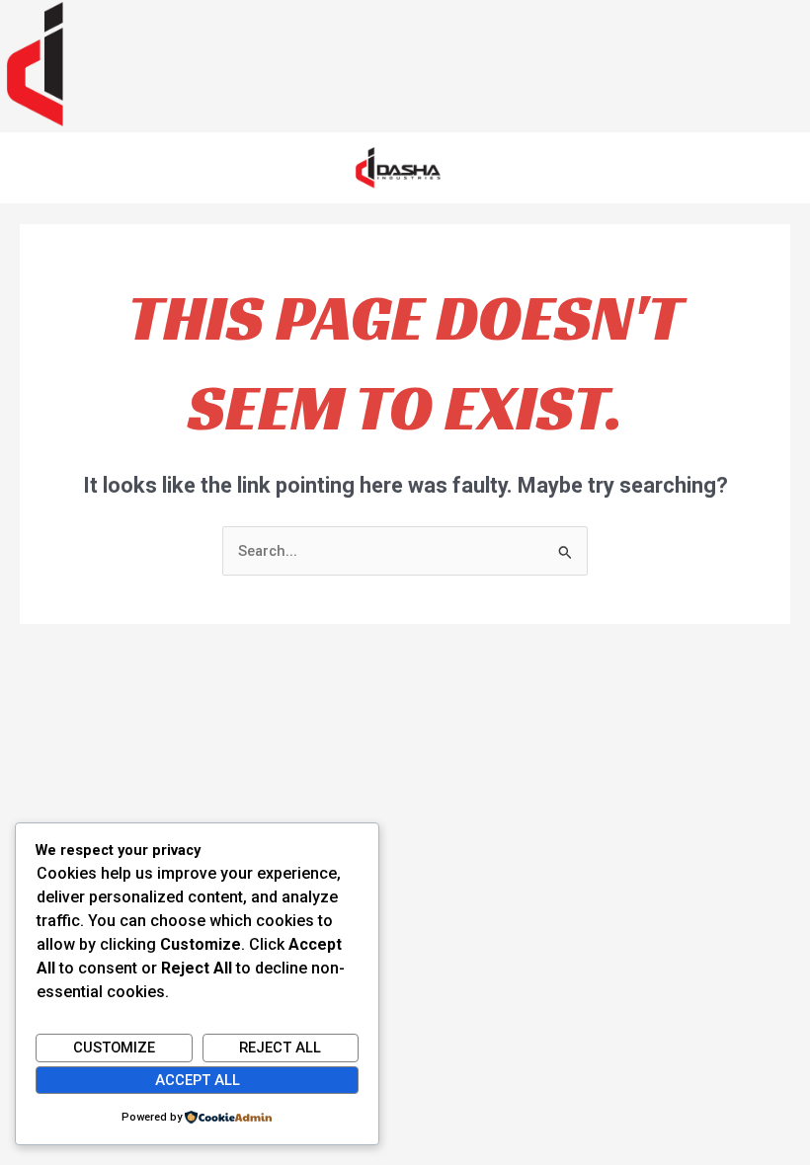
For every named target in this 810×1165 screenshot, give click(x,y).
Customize (114, 1047)
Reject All (280, 1047)
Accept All (197, 1080)
